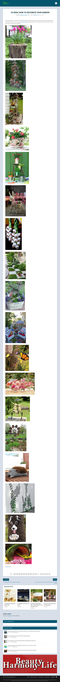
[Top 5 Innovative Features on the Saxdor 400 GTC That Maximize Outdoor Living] (5, 631)
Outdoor (35, 14)
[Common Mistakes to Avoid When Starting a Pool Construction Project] (5, 646)
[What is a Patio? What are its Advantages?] (50, 595)
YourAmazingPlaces (24, 21)
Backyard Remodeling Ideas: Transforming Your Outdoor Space (37, 605)
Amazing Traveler (23, 14)
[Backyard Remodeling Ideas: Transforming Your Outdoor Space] (37, 595)
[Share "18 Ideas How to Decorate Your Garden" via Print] (35, 574)
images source (8, 566)
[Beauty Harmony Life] (30, 673)
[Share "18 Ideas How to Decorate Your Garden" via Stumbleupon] (31, 574)
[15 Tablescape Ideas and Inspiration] (10, 595)
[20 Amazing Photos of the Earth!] (23, 595)
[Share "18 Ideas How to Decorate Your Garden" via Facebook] (14, 574)
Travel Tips (16, 632)
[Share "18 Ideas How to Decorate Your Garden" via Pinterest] (24, 574)
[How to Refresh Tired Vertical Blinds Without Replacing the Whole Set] (5, 641)
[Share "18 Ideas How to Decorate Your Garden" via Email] (33, 574)
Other (13, 632)
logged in (10, 615)
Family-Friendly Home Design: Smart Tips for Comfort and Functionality (22, 650)
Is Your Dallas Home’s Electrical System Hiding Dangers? (19, 635)
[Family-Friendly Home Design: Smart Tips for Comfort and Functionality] (5, 651)
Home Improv (14, 637)
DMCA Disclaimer (34, 677)
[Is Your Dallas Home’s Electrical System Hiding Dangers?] (5, 636)
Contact (28, 677)
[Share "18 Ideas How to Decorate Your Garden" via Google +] (19, 574)
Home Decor (14, 641)
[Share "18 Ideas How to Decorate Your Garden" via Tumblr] (21, 574)
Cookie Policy (46, 677)
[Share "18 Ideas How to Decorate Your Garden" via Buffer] (28, 574)
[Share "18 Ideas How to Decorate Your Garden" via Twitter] (17, 574)
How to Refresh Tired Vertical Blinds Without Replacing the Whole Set (22, 640)
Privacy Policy (41, 677)
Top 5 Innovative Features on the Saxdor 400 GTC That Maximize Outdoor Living (24, 631)
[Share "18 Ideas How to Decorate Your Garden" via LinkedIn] (26, 574)
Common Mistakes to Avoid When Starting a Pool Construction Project (22, 645)
